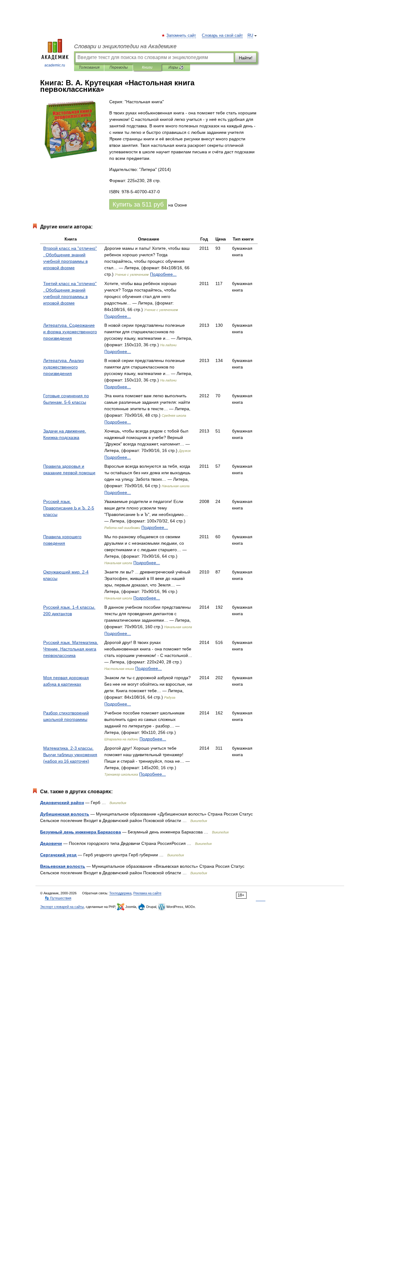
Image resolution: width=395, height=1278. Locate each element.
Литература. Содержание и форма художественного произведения (70, 332)
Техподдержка (120, 893)
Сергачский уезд (58, 854)
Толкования (89, 67)
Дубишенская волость (64, 814)
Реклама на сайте (147, 893)
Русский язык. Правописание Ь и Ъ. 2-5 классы (68, 508)
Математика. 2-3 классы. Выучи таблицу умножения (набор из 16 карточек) (70, 755)
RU (250, 35)
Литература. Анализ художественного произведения (63, 367)
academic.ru (54, 65)
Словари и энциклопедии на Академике (125, 46)
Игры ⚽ (176, 67)
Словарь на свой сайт (222, 35)
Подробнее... (163, 274)
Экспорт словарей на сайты (62, 907)
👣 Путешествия (58, 898)
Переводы (119, 67)
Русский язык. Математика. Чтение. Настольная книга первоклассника (70, 649)
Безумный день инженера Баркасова (80, 831)
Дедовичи (51, 843)
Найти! (245, 57)
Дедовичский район (62, 802)
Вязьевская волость (62, 866)
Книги (147, 67)
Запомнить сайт (181, 35)
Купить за (138, 204)
